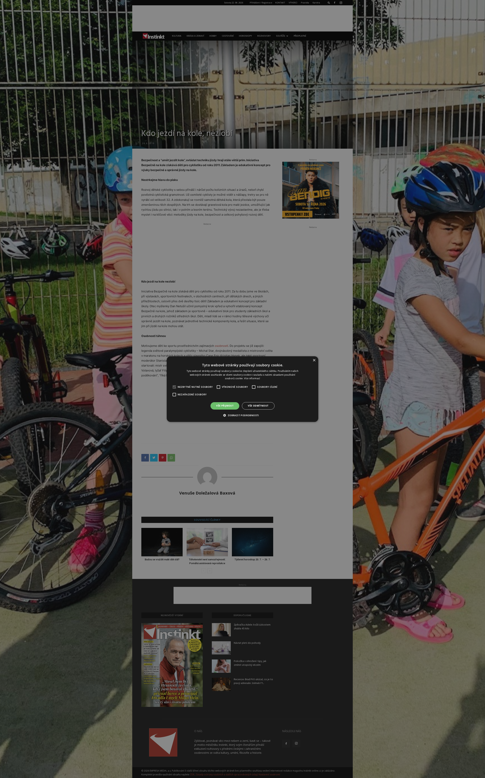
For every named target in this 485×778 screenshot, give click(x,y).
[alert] (242, 389)
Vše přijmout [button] (225, 405)
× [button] (314, 360)
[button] (242, 415)
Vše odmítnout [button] (258, 405)
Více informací (252, 378)
